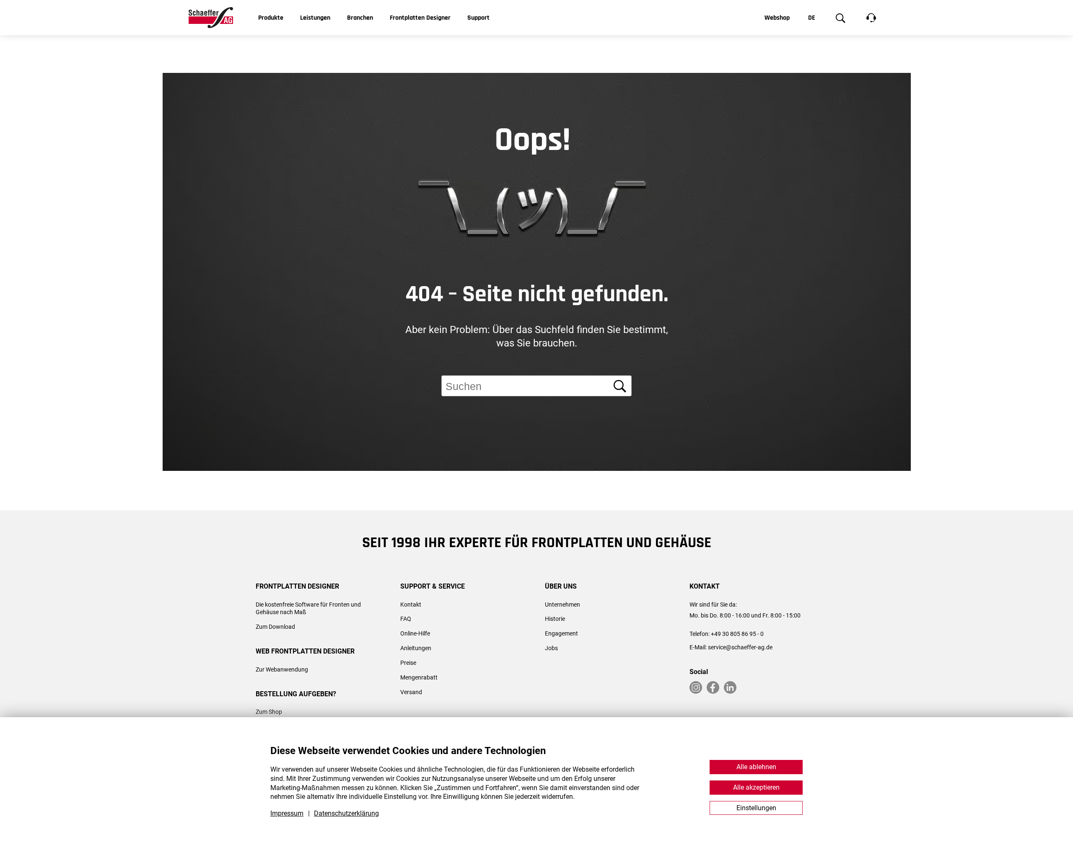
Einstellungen (756, 808)
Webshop (777, 17)
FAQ (405, 618)
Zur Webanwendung (282, 669)
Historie (555, 618)
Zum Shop (269, 711)
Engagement (561, 633)
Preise (408, 662)
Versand (411, 692)
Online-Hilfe (415, 633)
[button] (1051, 528)
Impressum (286, 813)
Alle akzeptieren (756, 787)
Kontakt (410, 604)
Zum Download (275, 626)
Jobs (551, 648)
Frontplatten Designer (420, 17)
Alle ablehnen (756, 767)
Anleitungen (415, 648)
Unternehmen (562, 604)
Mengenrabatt (419, 677)
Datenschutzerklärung (346, 813)
